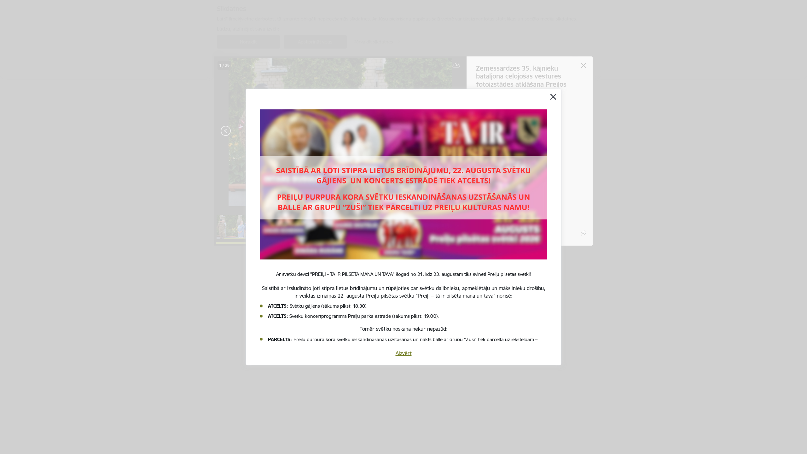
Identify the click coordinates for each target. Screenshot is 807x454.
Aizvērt (404, 353)
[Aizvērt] (553, 97)
